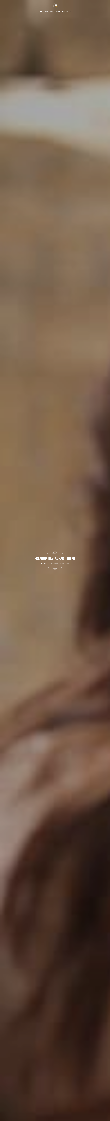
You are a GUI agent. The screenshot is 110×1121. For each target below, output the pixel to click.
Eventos (57, 11)
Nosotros (65, 11)
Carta (46, 11)
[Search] (70, 11)
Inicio (41, 11)
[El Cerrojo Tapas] (55, 5)
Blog (51, 11)
